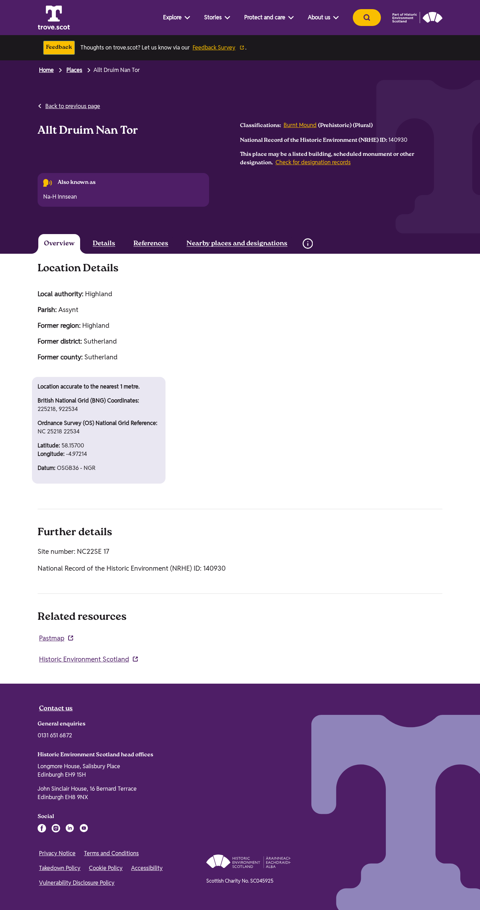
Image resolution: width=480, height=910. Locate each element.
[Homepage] (54, 17)
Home (46, 70)
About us (319, 17)
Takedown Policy (59, 868)
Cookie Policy (106, 868)
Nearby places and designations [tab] (237, 244)
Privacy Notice (57, 853)
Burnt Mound (300, 125)
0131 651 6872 (55, 735)
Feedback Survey (214, 47)
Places (74, 70)
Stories (213, 17)
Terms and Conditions (111, 853)
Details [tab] (104, 244)
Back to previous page (72, 106)
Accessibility (147, 868)
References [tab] (151, 244)
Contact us (56, 709)
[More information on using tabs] (307, 243)
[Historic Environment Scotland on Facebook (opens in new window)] (42, 828)
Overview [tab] (59, 244)
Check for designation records (313, 162)
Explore (172, 17)
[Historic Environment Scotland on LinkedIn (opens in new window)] (70, 828)
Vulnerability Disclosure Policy (77, 882)
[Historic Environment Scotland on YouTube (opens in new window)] (84, 828)
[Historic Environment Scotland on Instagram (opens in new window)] (56, 828)
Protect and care (264, 17)
